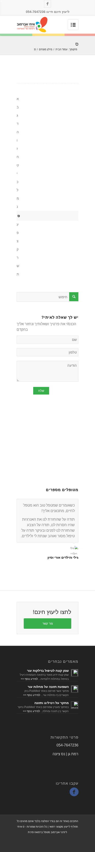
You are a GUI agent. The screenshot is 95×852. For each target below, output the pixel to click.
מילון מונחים (45, 49)
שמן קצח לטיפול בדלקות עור (48, 670)
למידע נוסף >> (29, 679)
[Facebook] (47, 3)
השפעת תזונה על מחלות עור (48, 687)
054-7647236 (67, 745)
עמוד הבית (61, 49)
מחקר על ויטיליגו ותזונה (51, 703)
